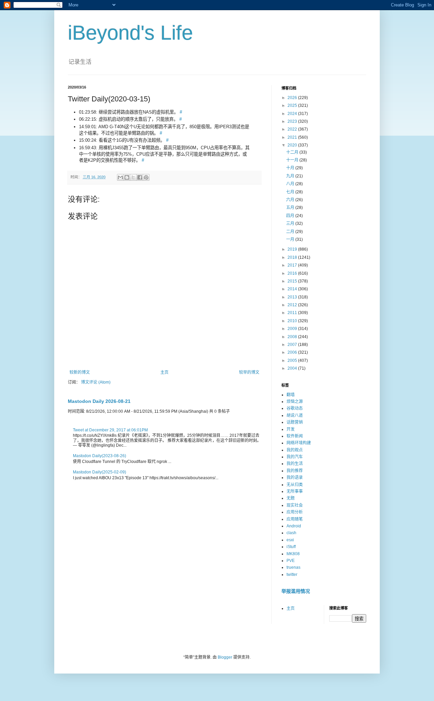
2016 (293, 273)
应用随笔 (295, 519)
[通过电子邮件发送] (120, 177)
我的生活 (295, 463)
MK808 (293, 553)
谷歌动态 (295, 408)
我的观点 (295, 450)
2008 (293, 336)
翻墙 (291, 394)
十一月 (292, 160)
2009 (293, 328)
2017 (293, 265)
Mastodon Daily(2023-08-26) (99, 455)
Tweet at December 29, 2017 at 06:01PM (110, 430)
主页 (164, 372)
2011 (293, 312)
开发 (291, 429)
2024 (293, 113)
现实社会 (295, 505)
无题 (291, 498)
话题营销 (295, 422)
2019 (293, 249)
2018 (293, 257)
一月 (290, 239)
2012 (293, 305)
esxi (290, 540)
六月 (290, 199)
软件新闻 (295, 436)
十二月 (292, 152)
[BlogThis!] (126, 177)
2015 (293, 281)
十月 (290, 167)
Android (294, 526)
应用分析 (295, 512)
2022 (293, 129)
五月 (290, 207)
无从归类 (295, 484)
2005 (293, 360)
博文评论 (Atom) (96, 382)
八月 (290, 183)
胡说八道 (295, 415)
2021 (293, 137)
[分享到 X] (133, 177)
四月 (290, 215)
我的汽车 (295, 456)
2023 (293, 121)
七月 (290, 192)
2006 (293, 352)
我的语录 (295, 477)
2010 (293, 320)
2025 (293, 105)
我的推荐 (295, 470)
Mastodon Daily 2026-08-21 (99, 401)
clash (291, 532)
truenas (293, 567)
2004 (293, 368)
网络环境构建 (299, 443)
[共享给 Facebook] (139, 177)
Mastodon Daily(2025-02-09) (99, 472)
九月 (290, 176)
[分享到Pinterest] (146, 177)
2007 (293, 344)
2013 (293, 297)
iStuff (291, 546)
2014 (293, 289)
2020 (293, 145)
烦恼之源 (295, 401)
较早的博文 (249, 372)
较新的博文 (80, 372)
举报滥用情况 (295, 591)
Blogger (225, 657)
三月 (290, 223)
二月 (290, 231)
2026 (293, 97)
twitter (292, 574)
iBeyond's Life (130, 32)
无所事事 (295, 491)
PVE (291, 560)
